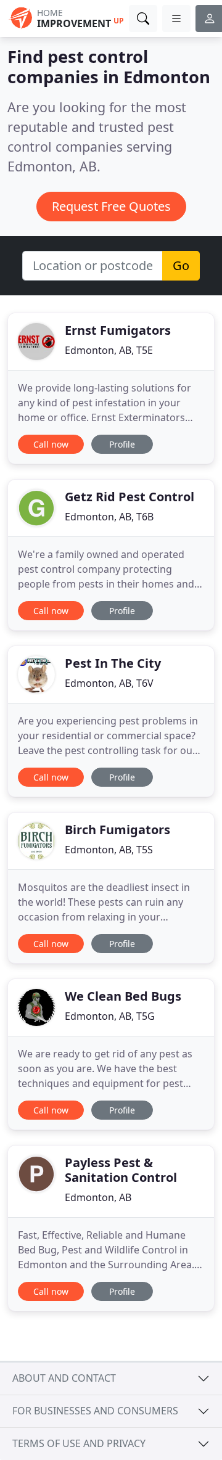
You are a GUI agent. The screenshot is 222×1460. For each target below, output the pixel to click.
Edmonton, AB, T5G (110, 1016)
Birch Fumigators (117, 829)
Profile (122, 444)
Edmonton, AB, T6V (109, 683)
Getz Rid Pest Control (129, 496)
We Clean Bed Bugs (123, 996)
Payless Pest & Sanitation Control (121, 1170)
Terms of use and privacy (79, 1443)
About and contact (64, 1378)
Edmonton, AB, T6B (109, 516)
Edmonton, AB (98, 1197)
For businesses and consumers (95, 1410)
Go (181, 265)
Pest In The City (113, 663)
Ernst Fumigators (118, 330)
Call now (50, 444)
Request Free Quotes (111, 206)
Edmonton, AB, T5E (109, 350)
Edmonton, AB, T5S (109, 849)
